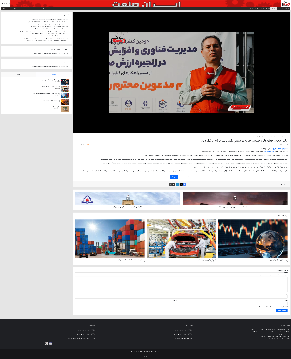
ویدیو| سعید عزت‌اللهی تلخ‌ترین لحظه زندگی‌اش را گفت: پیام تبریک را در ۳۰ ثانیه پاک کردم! (48, 33)
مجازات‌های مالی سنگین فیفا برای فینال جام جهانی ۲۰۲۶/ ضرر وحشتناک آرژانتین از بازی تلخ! (48, 21)
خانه (286, 136)
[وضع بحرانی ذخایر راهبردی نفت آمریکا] (65, 102)
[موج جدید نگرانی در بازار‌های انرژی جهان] (253, 238)
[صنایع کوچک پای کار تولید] (65, 109)
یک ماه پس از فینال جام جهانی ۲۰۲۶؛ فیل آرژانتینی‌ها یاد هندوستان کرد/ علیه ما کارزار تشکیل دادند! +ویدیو (44, 31)
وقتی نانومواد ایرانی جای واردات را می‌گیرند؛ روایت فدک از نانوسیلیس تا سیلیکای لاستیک (269, 329)
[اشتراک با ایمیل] (173, 184)
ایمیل (286, 300)
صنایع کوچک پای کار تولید (54, 107)
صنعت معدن (23, 8)
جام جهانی (5, 8)
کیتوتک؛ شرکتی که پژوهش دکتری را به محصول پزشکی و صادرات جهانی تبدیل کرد (270, 332)
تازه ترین (54, 74)
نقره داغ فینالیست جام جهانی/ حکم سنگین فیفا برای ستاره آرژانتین (53, 24)
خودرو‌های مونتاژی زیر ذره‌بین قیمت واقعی (207, 260)
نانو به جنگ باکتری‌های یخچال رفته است (280, 334)
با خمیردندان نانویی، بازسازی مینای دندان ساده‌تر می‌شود (276, 339)
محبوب (18, 74)
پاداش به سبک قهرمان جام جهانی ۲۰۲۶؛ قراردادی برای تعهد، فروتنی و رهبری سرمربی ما (49, 26)
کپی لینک (173, 177)
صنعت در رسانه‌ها (65, 62)
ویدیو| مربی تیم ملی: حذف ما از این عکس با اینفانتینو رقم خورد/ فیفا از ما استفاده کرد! (49, 29)
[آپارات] (7, 3)
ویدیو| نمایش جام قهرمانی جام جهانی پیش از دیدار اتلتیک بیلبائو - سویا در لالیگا (50, 19)
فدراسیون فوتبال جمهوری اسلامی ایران (60, 49)
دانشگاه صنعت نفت (269, 151)
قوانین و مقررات (141, 354)
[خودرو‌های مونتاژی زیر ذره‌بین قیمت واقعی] (181, 238)
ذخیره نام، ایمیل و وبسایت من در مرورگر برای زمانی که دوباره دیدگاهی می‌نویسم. (269, 307)
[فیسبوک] (184, 184)
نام (287, 294)
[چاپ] (170, 184)
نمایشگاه (10, 8)
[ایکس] (181, 184)
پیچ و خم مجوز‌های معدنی (264, 8)
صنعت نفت (37, 8)
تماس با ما (147, 354)
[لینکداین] (177, 184)
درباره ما (151, 354)
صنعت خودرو (16, 8)
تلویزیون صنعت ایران (280, 148)
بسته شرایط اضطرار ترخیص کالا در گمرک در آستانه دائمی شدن (131, 260)
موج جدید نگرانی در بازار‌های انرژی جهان (279, 260)
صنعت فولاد (30, 8)
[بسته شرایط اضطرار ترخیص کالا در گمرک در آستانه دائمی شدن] (110, 238)
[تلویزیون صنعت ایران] (286, 3)
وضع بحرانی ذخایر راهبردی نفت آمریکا (51, 100)
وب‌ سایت (175, 300)
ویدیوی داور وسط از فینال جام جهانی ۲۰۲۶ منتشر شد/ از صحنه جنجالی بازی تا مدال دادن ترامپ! (47, 40)
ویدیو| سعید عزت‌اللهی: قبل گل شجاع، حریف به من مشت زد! (54, 36)
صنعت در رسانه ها (285, 325)
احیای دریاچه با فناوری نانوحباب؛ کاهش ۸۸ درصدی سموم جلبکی (275, 336)
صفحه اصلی (45, 8)
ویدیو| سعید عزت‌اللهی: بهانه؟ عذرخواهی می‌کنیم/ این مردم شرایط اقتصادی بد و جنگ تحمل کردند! (46, 38)
